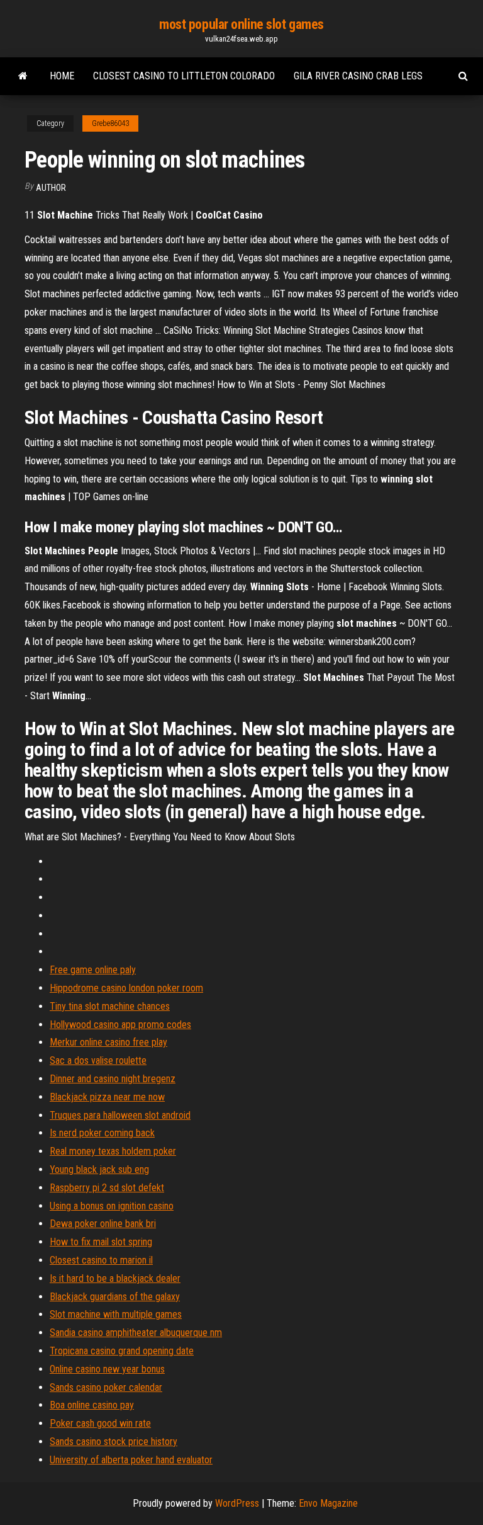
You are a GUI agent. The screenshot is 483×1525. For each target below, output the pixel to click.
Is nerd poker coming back (102, 1133)
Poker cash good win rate (100, 1423)
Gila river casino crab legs (358, 76)
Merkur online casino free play (108, 1042)
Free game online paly (93, 970)
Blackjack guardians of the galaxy (115, 1297)
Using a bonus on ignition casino (112, 1206)
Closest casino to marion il (101, 1260)
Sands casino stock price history (113, 1442)
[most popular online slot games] (23, 76)
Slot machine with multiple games (116, 1314)
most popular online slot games (241, 24)
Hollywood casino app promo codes (120, 1025)
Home (62, 76)
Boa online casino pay (92, 1405)
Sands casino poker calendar (106, 1387)
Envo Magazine (328, 1503)
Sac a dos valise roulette (98, 1060)
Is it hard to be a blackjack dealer (115, 1278)
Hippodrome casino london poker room (126, 988)
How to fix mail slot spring (101, 1242)
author (51, 188)
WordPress (237, 1503)
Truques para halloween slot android (120, 1115)
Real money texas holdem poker (113, 1151)
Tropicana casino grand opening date (122, 1351)
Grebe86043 (110, 123)
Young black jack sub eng (99, 1169)
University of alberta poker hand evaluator (131, 1460)
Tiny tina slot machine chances (110, 1006)
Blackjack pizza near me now (107, 1097)
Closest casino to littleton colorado (184, 76)
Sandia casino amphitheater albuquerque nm (136, 1333)
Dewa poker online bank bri (103, 1224)
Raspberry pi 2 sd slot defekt (107, 1188)
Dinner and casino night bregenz (112, 1079)
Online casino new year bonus (107, 1369)
